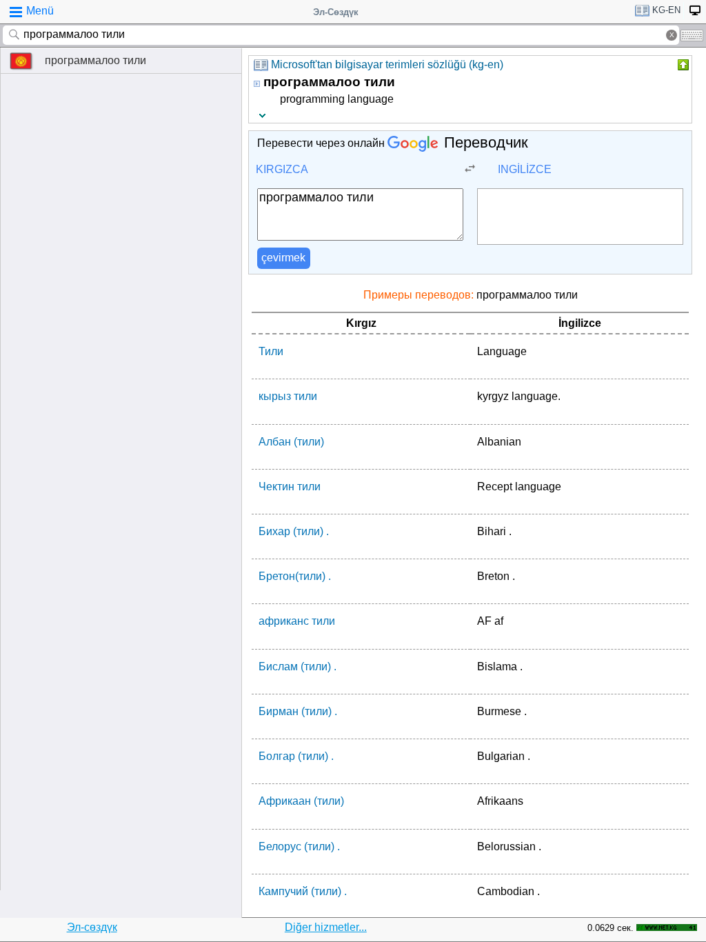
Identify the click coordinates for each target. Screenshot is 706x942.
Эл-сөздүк (92, 927)
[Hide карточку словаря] (682, 65)
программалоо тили (95, 60)
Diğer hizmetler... (326, 927)
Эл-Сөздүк (336, 12)
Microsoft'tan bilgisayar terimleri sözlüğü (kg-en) (387, 64)
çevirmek (283, 257)
